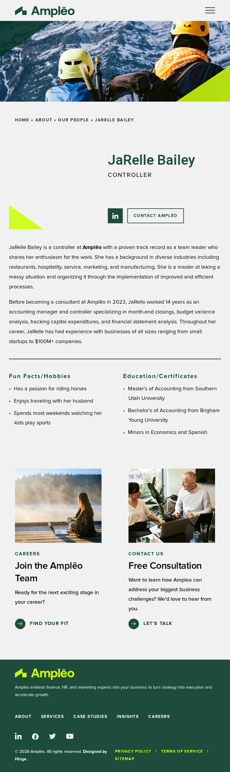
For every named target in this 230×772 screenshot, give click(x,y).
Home (22, 120)
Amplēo (92, 247)
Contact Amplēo (156, 216)
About (43, 120)
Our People (73, 120)
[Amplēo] (45, 674)
